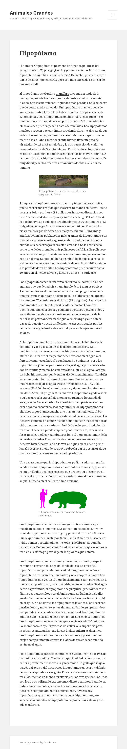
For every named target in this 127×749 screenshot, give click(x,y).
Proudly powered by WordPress (38, 742)
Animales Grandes (31, 12)
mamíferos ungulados (55, 103)
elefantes (72, 98)
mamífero (62, 93)
